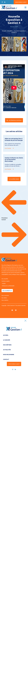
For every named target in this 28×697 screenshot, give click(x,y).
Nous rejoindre (8, 354)
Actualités (10, 31)
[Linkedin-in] (4, 2)
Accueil (4, 31)
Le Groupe (6, 340)
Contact (6, 359)
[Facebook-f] (2, 2)
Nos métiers (7, 345)
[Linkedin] (15, 310)
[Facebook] (12, 310)
